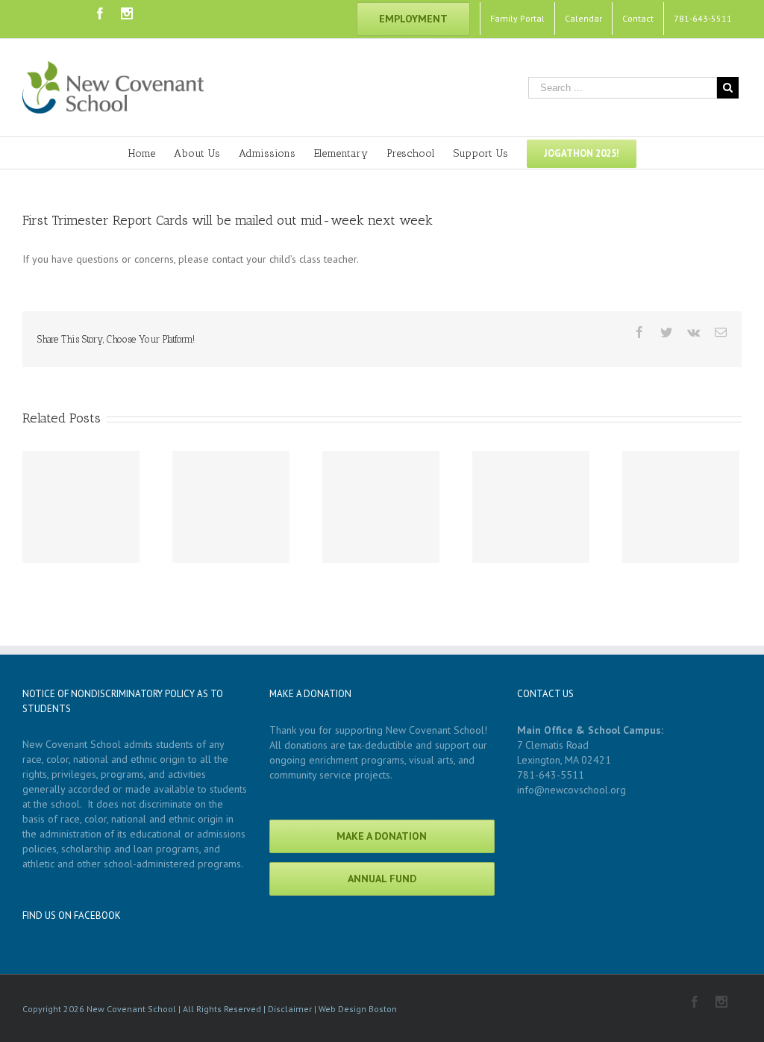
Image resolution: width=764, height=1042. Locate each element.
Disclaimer (290, 1008)
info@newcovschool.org (571, 789)
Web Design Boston (358, 1008)
